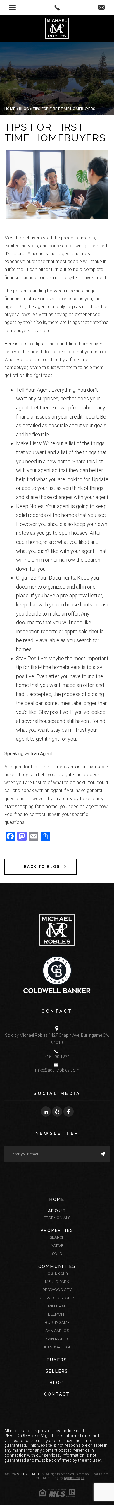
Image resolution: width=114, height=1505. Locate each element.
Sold (57, 1254)
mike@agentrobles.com (57, 1070)
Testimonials (57, 1218)
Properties (57, 1230)
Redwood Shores (57, 1298)
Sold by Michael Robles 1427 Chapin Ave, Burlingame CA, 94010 (57, 1039)
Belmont (57, 1314)
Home (57, 1199)
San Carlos (57, 1331)
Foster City (57, 1273)
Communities (57, 1266)
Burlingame (57, 1322)
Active (57, 1245)
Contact (57, 1394)
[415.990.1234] (57, 7)
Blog (57, 1383)
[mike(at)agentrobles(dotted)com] (101, 8)
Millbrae (57, 1306)
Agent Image (74, 1478)
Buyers (57, 1360)
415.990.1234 (57, 1057)
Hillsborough (57, 1347)
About (57, 1211)
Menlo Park (57, 1281)
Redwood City (57, 1290)
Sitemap (82, 1474)
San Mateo (57, 1339)
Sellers (57, 1371)
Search (57, 1237)
